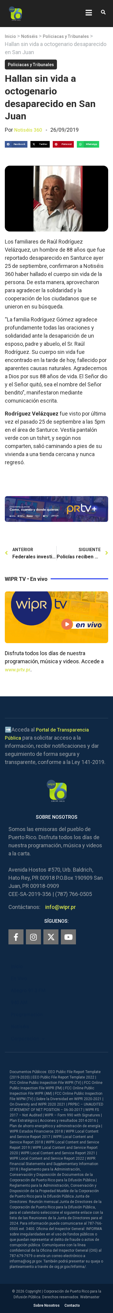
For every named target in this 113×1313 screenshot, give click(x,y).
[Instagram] (33, 936)
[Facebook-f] (16, 936)
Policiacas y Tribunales (66, 36)
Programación (27, 1014)
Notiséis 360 (28, 130)
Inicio (10, 36)
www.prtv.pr (17, 670)
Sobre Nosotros (46, 1305)
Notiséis (29, 36)
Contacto (72, 1305)
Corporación (25, 1039)
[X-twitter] (50, 936)
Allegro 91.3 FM (28, 990)
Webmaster (89, 1297)
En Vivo (19, 978)
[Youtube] (68, 936)
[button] (103, 12)
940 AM (19, 1002)
